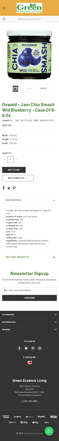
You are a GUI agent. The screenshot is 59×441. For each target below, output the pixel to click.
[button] (29, 200)
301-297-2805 (31, 401)
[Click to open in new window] (15, 89)
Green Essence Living (33, 433)
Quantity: (7, 153)
